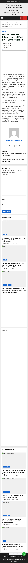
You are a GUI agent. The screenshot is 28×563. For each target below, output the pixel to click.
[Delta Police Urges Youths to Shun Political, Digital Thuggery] (14, 486)
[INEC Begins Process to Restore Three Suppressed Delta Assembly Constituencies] (14, 228)
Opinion (5, 285)
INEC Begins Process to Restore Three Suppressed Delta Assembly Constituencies (13, 239)
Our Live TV (20, 556)
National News (6, 466)
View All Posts (19, 146)
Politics (4, 31)
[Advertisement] (14, 311)
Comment (5, 174)
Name (3, 194)
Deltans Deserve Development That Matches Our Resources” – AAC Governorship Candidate (13, 265)
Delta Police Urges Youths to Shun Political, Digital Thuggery (12, 496)
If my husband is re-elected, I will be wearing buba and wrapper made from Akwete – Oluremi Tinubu (14, 290)
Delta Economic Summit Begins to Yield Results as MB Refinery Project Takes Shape (14, 472)
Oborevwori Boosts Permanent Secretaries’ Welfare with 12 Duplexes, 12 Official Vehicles (13, 520)
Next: (13, 159)
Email (3, 199)
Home (4, 554)
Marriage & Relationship (10, 556)
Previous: (14, 153)
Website (4, 205)
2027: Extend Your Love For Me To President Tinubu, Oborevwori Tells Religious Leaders (12, 546)
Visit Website (8, 146)
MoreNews (22, 559)
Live (25, 18)
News (4, 540)
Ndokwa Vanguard (7, 43)
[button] (2, 18)
